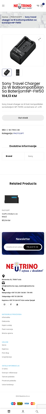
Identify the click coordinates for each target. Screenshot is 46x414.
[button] (42, 5)
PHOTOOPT (16, 17)
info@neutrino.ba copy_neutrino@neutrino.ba (18, 286)
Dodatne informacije (23, 146)
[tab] (23, 146)
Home (5, 17)
